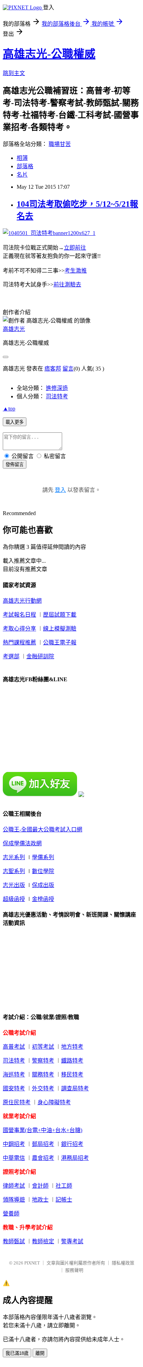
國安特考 (14, 1088)
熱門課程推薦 (19, 642)
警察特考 (43, 1061)
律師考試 (14, 1186)
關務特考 (43, 1074)
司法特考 (57, 396)
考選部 (11, 656)
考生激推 (76, 271)
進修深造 (57, 388)
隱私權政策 (123, 1263)
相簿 (22, 158)
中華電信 (14, 1158)
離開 (39, 1353)
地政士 (40, 1200)
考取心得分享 (19, 629)
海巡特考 (14, 1074)
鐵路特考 (72, 1061)
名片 (22, 175)
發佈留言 (15, 464)
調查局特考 (75, 1088)
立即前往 (75, 248)
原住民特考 (17, 1102)
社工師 (64, 1186)
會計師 (40, 1186)
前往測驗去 (67, 284)
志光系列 (14, 857)
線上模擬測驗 (59, 629)
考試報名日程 (19, 615)
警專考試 (72, 1241)
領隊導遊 (14, 1200)
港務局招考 (75, 1158)
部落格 (25, 166)
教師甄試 (14, 1241)
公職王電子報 (59, 642)
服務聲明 (74, 1270)
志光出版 (14, 885)
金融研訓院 (40, 656)
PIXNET (32, 1263)
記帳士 (64, 1200)
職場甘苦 (60, 144)
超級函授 (14, 899)
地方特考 (72, 1047)
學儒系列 (43, 857)
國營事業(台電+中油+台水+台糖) (42, 1130)
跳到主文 (14, 73)
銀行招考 (72, 1144)
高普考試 (14, 1047)
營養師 (11, 1214)
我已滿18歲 (17, 1353)
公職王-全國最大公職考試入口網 (42, 829)
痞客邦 (52, 369)
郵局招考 (43, 1144)
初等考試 (43, 1047)
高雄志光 (14, 329)
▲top (9, 409)
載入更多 (15, 422)
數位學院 (43, 871)
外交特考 (43, 1088)
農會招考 (43, 1158)
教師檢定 (43, 1241)
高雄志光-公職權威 (49, 54)
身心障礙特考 (54, 1102)
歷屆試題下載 (59, 615)
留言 (68, 369)
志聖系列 (14, 871)
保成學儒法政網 (22, 843)
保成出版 (43, 885)
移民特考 (72, 1074)
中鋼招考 (14, 1144)
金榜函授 (43, 899)
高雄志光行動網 (22, 601)
